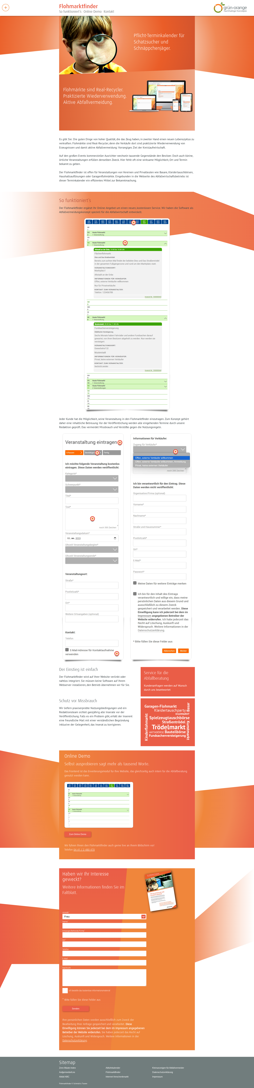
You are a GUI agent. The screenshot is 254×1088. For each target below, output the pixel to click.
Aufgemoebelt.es (67, 1072)
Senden (75, 1009)
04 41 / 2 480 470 (84, 849)
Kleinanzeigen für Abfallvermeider (168, 1068)
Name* (65, 922)
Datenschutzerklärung (74, 1040)
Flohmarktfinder (78, 6)
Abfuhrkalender (113, 1068)
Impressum (157, 1077)
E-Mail (65, 959)
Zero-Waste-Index (67, 1068)
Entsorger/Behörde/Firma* (73, 931)
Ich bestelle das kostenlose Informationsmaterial (89, 991)
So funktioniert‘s (70, 11)
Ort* (64, 940)
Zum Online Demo (77, 834)
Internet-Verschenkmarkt (117, 1077)
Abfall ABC (64, 1077)
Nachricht (66, 968)
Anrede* (65, 912)
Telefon (65, 949)
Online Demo (93, 11)
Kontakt (109, 11)
